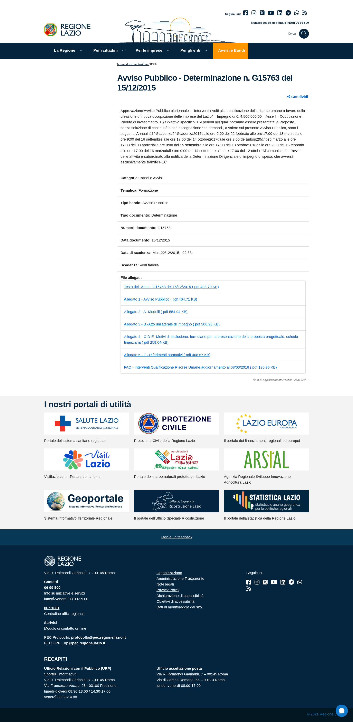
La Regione (64, 50)
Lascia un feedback (176, 537)
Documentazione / (137, 64)
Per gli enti (190, 50)
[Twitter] (262, 13)
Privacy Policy (167, 590)
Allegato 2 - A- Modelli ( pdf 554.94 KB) (156, 312)
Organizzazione (169, 573)
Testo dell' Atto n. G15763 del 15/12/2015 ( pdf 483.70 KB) (171, 287)
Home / (121, 64)
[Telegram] (291, 582)
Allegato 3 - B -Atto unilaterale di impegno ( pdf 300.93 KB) (172, 324)
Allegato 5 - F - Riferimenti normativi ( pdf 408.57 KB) (167, 355)
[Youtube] (271, 13)
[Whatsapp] (296, 13)
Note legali (165, 584)
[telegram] (288, 13)
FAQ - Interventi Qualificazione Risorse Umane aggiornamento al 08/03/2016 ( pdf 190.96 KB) (200, 367)
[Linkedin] (279, 13)
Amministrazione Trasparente (180, 579)
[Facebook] (245, 13)
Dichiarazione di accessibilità (179, 596)
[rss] (304, 13)
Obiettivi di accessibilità (175, 601)
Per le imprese (149, 50)
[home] (69, 29)
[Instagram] (253, 13)
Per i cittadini (105, 50)
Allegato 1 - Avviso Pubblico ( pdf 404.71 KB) (160, 299)
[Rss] (248, 589)
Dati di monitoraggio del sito (179, 607)
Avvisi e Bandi (231, 50)
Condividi (299, 97)
